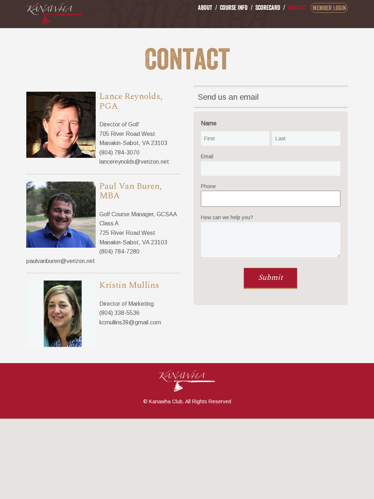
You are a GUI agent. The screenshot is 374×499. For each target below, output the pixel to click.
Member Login (329, 8)
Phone (208, 186)
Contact (297, 7)
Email (207, 156)
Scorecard (267, 7)
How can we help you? (227, 217)
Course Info (234, 7)
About (205, 7)
